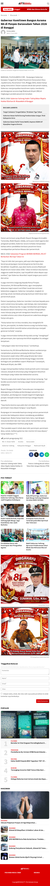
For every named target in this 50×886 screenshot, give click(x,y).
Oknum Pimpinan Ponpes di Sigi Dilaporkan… (19, 823)
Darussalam (30, 442)
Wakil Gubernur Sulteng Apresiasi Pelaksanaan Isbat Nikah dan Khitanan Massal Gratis (37, 546)
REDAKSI (37, 873)
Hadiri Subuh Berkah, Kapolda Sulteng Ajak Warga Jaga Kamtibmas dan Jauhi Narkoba (12, 521)
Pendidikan (14, 750)
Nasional (14, 759)
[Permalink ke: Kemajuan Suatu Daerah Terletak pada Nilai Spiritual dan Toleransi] (37, 510)
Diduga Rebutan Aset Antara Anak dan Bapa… (29, 779)
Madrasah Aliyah (39, 446)
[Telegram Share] (41, 454)
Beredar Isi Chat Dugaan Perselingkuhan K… (28, 743)
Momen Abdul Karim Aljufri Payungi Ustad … (26, 857)
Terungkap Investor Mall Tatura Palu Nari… (28, 770)
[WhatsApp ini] (47, 454)
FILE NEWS (14, 741)
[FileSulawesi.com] (25, 3)
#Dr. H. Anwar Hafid (8, 442)
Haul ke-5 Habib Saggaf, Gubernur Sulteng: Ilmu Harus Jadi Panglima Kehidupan (12, 498)
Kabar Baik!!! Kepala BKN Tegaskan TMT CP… (28, 761)
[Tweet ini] (36, 454)
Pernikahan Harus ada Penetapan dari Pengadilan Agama (11, 545)
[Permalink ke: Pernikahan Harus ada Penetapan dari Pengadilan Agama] (12, 535)
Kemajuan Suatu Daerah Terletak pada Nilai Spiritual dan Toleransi (37, 520)
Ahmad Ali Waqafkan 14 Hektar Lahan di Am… (27, 830)
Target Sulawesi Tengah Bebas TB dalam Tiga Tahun (22, 112)
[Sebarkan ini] (31, 454)
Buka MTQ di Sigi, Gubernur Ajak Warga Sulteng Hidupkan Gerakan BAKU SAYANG (37, 498)
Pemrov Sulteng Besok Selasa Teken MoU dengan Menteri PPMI (38, 463)
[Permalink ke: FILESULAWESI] (3, 32)
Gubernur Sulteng (8, 446)
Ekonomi (14, 768)
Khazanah (4, 820)
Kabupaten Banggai (24, 446)
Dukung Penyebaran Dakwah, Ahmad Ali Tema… (28, 848)
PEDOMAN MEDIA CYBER (13, 873)
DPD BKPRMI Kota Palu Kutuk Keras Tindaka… (27, 839)
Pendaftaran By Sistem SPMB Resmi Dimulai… (29, 752)
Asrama (20, 442)
